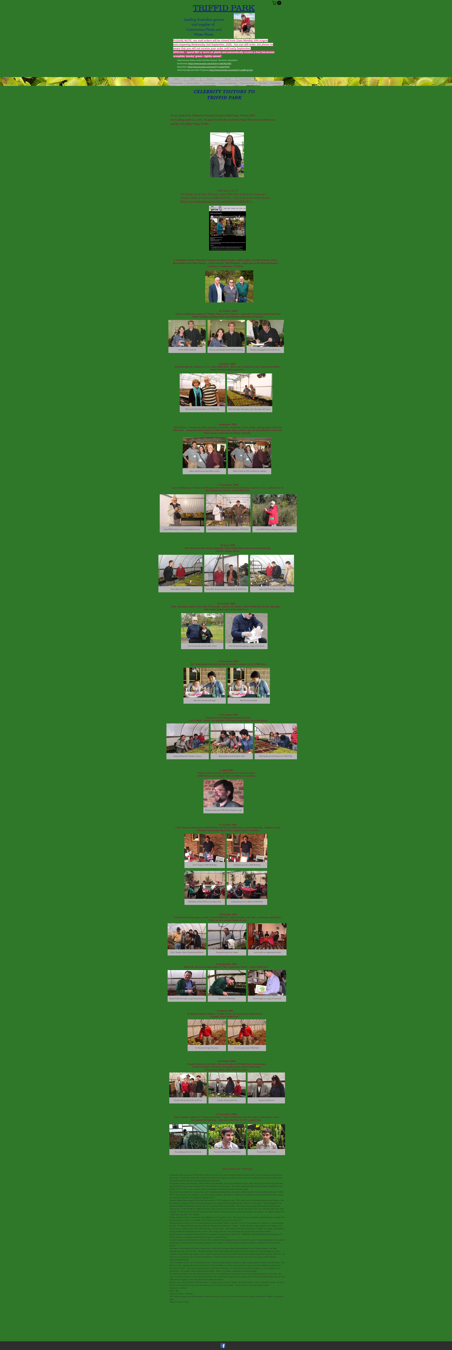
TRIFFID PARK (224, 7)
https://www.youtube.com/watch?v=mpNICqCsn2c (231, 70)
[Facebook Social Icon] (223, 1345)
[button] (277, 3)
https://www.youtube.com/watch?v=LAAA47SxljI (209, 67)
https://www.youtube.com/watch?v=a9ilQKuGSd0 (209, 63)
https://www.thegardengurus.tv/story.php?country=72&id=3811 (216, 201)
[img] (187, 336)
